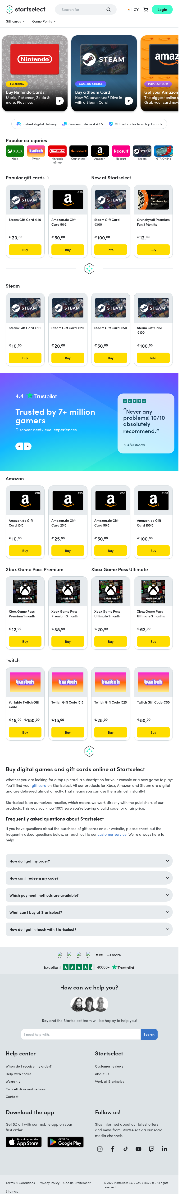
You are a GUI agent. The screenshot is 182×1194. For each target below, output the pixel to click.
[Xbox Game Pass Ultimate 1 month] (111, 591)
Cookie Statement (77, 1182)
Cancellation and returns (26, 1089)
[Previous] (19, 446)
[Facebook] (114, 1149)
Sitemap (12, 1191)
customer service (112, 834)
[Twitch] (153, 1149)
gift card (39, 785)
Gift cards (13, 21)
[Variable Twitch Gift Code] (25, 682)
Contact (12, 1096)
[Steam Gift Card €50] (110, 307)
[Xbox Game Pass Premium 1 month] (25, 591)
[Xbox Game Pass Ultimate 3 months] (153, 591)
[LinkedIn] (166, 1149)
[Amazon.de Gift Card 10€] (25, 500)
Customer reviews (109, 1066)
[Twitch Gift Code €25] (110, 682)
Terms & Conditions (20, 1182)
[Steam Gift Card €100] (110, 200)
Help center (21, 1053)
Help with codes (18, 1074)
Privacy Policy (49, 1182)
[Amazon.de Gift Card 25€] (67, 500)
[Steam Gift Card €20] (25, 200)
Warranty (13, 1081)
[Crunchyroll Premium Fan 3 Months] (153, 199)
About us (102, 1074)
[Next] (28, 446)
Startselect (109, 1053)
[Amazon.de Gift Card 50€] (67, 200)
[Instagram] (101, 1149)
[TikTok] (127, 1149)
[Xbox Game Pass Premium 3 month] (68, 591)
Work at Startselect (110, 1081)
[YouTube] (140, 1149)
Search (149, 1034)
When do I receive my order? (29, 1066)
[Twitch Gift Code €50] (153, 682)
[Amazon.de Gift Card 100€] (153, 500)
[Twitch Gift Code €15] (67, 682)
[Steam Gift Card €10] (25, 307)
